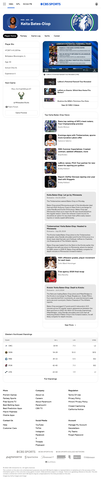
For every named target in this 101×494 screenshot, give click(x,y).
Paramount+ (41, 405)
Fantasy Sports (9, 398)
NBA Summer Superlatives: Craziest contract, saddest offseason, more (74, 150)
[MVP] (77, 456)
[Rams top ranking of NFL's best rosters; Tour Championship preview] (51, 126)
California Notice (76, 409)
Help (5, 425)
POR (10, 365)
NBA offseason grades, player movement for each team (76, 259)
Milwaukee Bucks (22, 103)
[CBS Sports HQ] (45, 451)
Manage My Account (77, 425)
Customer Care (10, 428)
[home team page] (21, 96)
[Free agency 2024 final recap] (51, 276)
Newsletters (73, 428)
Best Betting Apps (11, 405)
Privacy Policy (74, 398)
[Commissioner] (63, 456)
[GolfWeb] (50, 462)
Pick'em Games (10, 395)
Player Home (10, 36)
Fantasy (23, 36)
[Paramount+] (47, 456)
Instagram (40, 431)
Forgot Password (75, 435)
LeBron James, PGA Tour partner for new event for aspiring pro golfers (76, 164)
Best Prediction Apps (12, 408)
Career (57, 36)
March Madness (10, 412)
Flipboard (40, 445)
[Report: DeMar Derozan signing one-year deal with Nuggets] (51, 182)
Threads (39, 441)
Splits (47, 36)
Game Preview (21, 113)
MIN (10, 359)
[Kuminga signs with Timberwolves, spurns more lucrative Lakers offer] (51, 140)
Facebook (40, 435)
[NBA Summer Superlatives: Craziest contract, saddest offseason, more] (51, 154)
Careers (39, 398)
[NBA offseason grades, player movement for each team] (51, 263)
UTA (10, 372)
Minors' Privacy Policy (78, 401)
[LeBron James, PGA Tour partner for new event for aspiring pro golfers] (51, 168)
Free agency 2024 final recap (71, 271)
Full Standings (50, 379)
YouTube (39, 425)
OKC (10, 346)
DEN (10, 352)
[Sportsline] (31, 456)
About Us (40, 395)
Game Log (35, 36)
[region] (70, 56)
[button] (4, 4)
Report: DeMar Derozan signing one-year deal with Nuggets (76, 178)
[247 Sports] (14, 456)
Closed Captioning (76, 406)
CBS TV (39, 408)
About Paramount (43, 401)
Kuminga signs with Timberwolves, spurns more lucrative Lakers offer (76, 136)
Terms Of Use (74, 395)
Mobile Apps (8, 415)
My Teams (72, 431)
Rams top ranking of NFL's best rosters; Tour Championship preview (75, 122)
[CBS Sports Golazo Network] (70, 451)
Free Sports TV (9, 401)
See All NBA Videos (70, 105)
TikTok (38, 428)
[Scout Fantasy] (89, 457)
